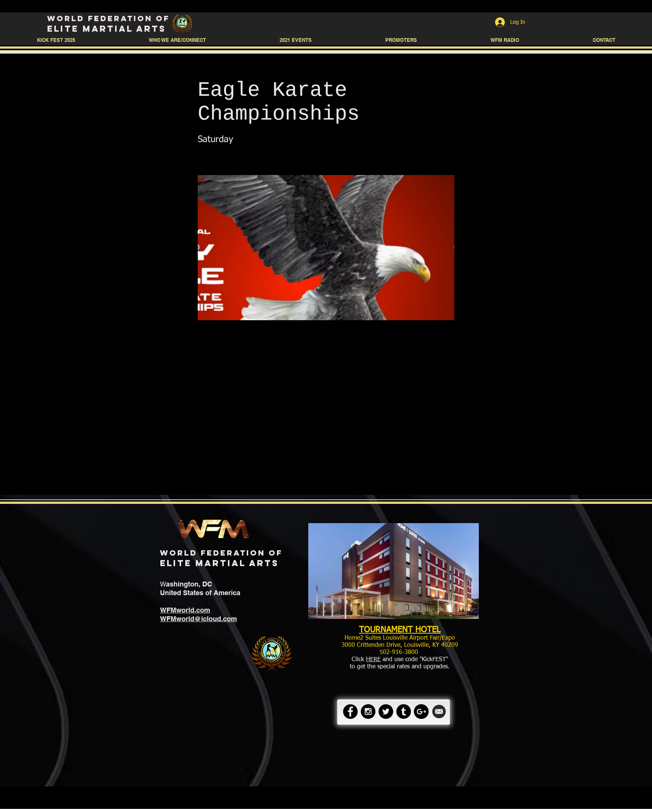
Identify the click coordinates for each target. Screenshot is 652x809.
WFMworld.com (185, 610)
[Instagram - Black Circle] (368, 711)
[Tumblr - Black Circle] (403, 711)
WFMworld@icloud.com (198, 619)
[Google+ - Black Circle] (421, 711)
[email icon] (439, 711)
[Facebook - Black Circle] (350, 711)
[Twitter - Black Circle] (385, 711)
